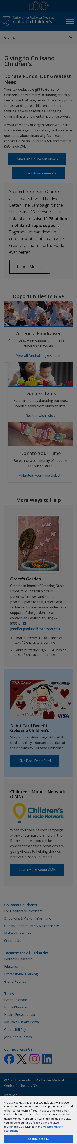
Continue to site (38, 1139)
